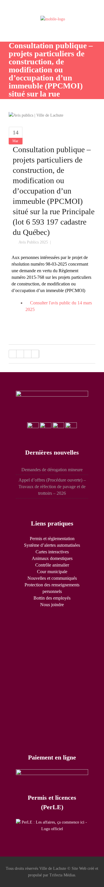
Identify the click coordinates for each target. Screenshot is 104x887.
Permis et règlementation (52, 538)
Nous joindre (52, 604)
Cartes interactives (52, 551)
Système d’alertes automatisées (52, 545)
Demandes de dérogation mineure (52, 469)
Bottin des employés (52, 598)
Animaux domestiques (52, 558)
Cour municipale (52, 571)
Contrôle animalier (52, 565)
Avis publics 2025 (33, 242)
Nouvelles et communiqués (52, 578)
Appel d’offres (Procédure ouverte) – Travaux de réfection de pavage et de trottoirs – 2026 (52, 487)
